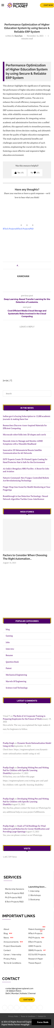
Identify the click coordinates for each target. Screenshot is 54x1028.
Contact (7, 950)
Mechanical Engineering (16, 674)
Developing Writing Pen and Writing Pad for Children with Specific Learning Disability (26, 770)
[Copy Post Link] (35, 265)
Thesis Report (34, 963)
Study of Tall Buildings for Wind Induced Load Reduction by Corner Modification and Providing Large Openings (26, 828)
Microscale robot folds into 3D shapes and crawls (24, 434)
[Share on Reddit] (27, 265)
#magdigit (25, 1024)
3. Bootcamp (34, 899)
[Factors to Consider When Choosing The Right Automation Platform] (27, 535)
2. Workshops (34, 895)
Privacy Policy (10, 959)
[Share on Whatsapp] (30, 265)
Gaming (9, 635)
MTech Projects (23, 228)
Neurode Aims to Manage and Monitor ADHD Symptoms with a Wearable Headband (23, 442)
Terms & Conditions (12, 963)
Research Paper (35, 959)
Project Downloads (12, 946)
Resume (9, 655)
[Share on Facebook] (21, 265)
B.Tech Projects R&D (14, 902)
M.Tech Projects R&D (14, 893)
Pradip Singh (8, 743)
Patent (9, 668)
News (6, 938)
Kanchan (18, 35)
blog (8, 629)
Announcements (11, 942)
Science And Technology (17, 687)
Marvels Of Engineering (16, 681)
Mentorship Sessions (14, 889)
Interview (10, 648)
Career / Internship (12, 954)
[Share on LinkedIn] (24, 265)
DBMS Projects (35, 950)
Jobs (8, 642)
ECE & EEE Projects (37, 954)
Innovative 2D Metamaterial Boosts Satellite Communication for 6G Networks (22, 451)
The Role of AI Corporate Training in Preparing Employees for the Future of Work (24, 717)
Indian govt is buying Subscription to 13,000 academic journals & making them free (26, 417)
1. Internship (33, 891)
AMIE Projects (34, 946)
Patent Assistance (36, 929)
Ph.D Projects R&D (13, 897)
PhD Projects (34, 938)
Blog (6, 933)
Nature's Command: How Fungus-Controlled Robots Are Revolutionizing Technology (26, 479)
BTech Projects (9, 228)
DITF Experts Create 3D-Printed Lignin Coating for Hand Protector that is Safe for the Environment (25, 461)
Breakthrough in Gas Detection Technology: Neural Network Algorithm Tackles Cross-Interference (25, 497)
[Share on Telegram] (32, 265)
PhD (32, 228)
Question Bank (12, 661)
